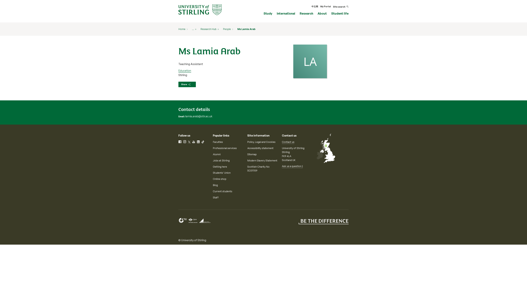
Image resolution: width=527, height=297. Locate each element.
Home (181, 29)
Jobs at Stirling (221, 160)
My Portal (325, 6)
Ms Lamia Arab (246, 29)
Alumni (217, 154)
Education (184, 70)
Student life (340, 13)
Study (268, 13)
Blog (215, 185)
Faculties (218, 141)
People (227, 29)
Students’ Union (222, 172)
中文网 (315, 6)
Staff (216, 197)
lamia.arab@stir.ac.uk (198, 116)
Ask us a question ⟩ (292, 166)
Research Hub (208, 29)
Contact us (288, 141)
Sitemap (252, 154)
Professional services (225, 148)
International (286, 13)
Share (184, 84)
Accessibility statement (260, 148)
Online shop (219, 178)
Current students (222, 191)
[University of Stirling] (200, 9)
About (322, 13)
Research (306, 13)
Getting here (220, 166)
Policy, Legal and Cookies (261, 141)
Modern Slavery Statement (262, 160)
